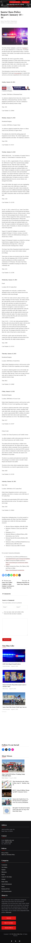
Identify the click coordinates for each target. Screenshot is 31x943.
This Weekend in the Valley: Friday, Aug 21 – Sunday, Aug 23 (21, 783)
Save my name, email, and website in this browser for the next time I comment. (14, 612)
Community (5, 771)
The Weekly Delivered (14, 2)
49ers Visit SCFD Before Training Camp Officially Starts (13, 775)
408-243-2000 (8, 842)
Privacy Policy (5, 852)
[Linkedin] (8, 575)
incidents (25, 48)
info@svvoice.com (9, 840)
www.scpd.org (17, 73)
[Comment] (19, 575)
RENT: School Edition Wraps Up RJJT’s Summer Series (21, 791)
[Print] (14, 575)
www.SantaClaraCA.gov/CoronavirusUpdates (18, 558)
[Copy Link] (17, 575)
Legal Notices (25, 2)
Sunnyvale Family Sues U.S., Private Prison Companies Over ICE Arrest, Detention (21, 800)
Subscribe (9, 918)
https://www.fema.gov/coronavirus (15, 570)
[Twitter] (6, 575)
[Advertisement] (15, 728)
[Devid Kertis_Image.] (16, 88)
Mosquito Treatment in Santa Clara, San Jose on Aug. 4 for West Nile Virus (21, 809)
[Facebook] (3, 575)
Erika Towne (5, 688)
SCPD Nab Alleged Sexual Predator (12, 664)
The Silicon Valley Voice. (17, 934)
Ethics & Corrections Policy (8, 854)
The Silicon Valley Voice (15, 4)
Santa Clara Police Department (9, 21)
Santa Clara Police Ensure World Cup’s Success (15, 707)
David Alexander (6, 666)
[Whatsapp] (11, 575)
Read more (8, 912)
